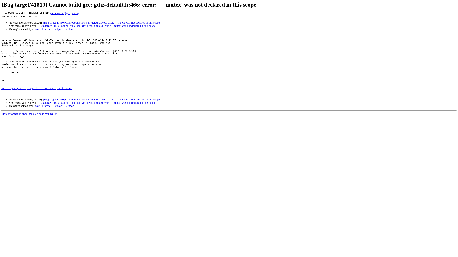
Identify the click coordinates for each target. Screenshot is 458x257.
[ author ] (70, 29)
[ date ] (37, 29)
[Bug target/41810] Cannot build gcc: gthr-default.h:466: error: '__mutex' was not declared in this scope (101, 22)
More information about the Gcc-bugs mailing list (29, 113)
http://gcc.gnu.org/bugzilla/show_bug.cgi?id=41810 (36, 88)
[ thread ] (47, 29)
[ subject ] (58, 29)
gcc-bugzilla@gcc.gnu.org (64, 13)
